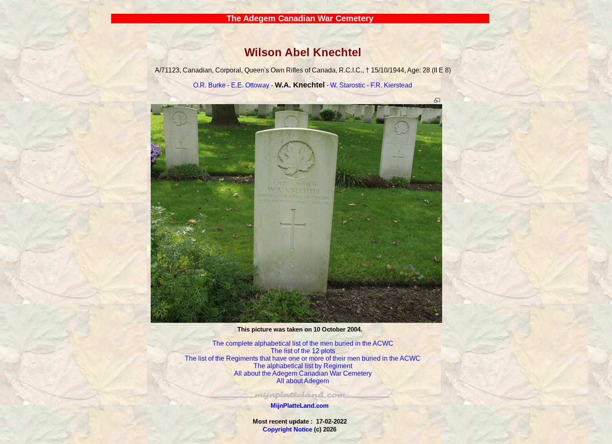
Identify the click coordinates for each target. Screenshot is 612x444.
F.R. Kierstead (391, 85)
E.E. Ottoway (250, 85)
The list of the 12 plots (303, 350)
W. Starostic (347, 85)
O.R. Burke (209, 85)
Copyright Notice (287, 429)
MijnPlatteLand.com (299, 405)
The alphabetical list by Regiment (303, 365)
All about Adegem (302, 380)
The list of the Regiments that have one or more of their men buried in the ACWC (302, 358)
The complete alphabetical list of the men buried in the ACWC (302, 343)
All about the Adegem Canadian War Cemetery (303, 373)
